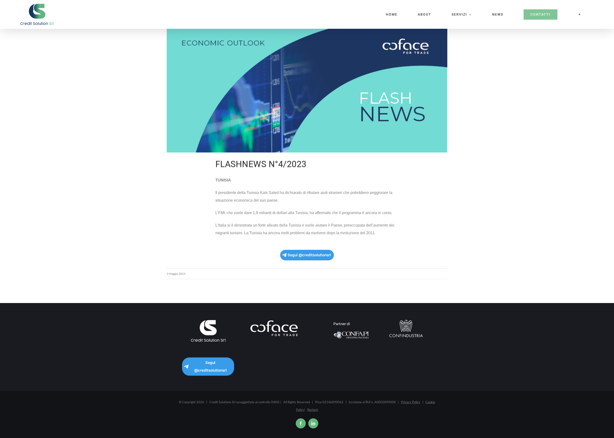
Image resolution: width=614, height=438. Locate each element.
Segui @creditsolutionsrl (309, 255)
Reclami (312, 410)
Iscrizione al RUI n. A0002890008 (372, 402)
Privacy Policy (410, 402)
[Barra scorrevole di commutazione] (580, 14)
